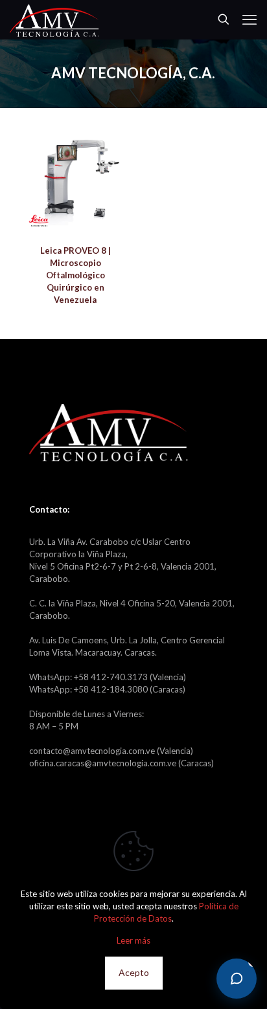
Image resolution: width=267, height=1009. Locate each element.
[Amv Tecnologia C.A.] (54, 19)
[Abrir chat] (236, 979)
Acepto (134, 972)
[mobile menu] (249, 19)
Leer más (133, 940)
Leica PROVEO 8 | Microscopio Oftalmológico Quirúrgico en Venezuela (75, 275)
